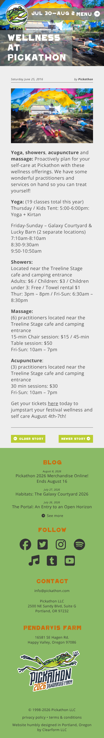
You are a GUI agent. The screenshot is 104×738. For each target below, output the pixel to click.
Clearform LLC (54, 729)
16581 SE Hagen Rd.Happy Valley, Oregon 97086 (52, 640)
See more (55, 515)
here (53, 403)
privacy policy (34, 717)
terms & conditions (65, 717)
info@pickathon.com (52, 590)
